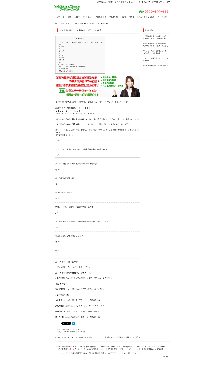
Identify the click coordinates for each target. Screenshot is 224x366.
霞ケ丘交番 (59, 317)
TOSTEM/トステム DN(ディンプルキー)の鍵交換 (74, 337)
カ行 (61, 46)
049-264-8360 (98, 306)
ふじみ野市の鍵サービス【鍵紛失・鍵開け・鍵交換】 (80, 30)
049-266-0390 (95, 300)
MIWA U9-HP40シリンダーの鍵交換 (155, 66)
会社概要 (151, 17)
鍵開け (70, 17)
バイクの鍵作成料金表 (109, 349)
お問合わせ (141, 17)
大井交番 (58, 300)
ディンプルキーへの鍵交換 (92, 17)
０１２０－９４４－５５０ (67, 111)
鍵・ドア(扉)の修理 (111, 17)
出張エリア (70, 329)
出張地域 (160, 349)
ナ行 (61, 53)
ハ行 (61, 55)
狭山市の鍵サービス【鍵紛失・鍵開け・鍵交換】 (122, 337)
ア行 (61, 44)
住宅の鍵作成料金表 (64, 349)
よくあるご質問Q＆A (146, 349)
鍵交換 (77, 17)
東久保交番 (59, 306)
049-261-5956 (95, 317)
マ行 (61, 57)
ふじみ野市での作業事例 (65, 64)
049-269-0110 (98, 289)
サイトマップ (162, 17)
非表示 (82, 38)
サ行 (61, 49)
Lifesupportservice (137, 353)
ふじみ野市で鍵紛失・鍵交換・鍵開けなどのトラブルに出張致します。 (80, 42)
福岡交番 (58, 311)
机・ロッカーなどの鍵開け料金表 (86, 347)
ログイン (165, 357)
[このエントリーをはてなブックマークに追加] (73, 324)
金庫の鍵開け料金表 (108, 347)
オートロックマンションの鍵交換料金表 (151, 347)
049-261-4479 (93, 311)
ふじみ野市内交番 (66, 71)
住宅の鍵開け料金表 (64, 347)
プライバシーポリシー (128, 349)
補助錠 (131, 17)
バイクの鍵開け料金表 (126, 347)
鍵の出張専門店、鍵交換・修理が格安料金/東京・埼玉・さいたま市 (67, 7)
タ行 (61, 51)
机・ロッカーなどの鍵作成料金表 (86, 349)
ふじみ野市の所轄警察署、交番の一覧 (72, 66)
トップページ (60, 17)
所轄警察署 (63, 69)
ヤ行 (61, 60)
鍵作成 (124, 17)
